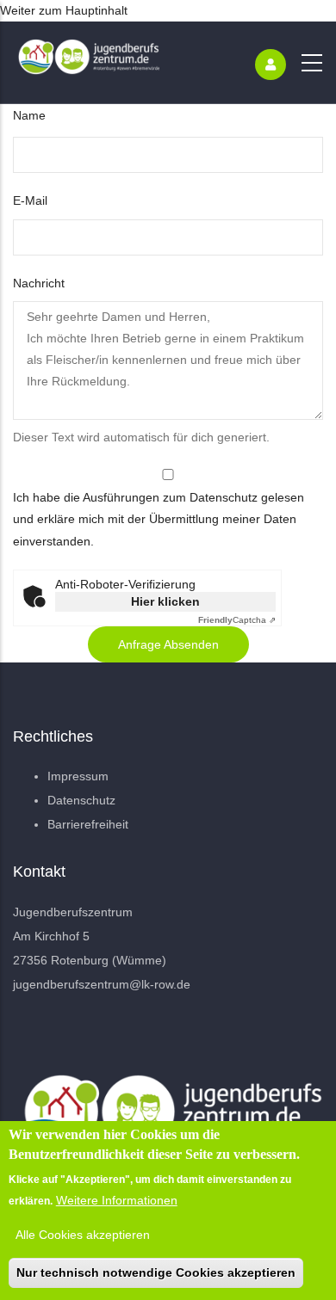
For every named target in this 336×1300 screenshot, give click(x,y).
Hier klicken (165, 601)
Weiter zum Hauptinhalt (64, 10)
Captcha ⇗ (237, 620)
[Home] (86, 62)
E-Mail (30, 200)
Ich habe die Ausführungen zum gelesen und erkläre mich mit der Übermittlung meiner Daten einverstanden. (158, 518)
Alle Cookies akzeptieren (83, 1234)
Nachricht (39, 283)
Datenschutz (224, 497)
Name (29, 115)
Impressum (78, 776)
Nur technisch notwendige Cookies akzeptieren (156, 1272)
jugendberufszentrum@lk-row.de (101, 984)
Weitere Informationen (116, 1200)
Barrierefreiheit (87, 824)
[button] (168, 644)
